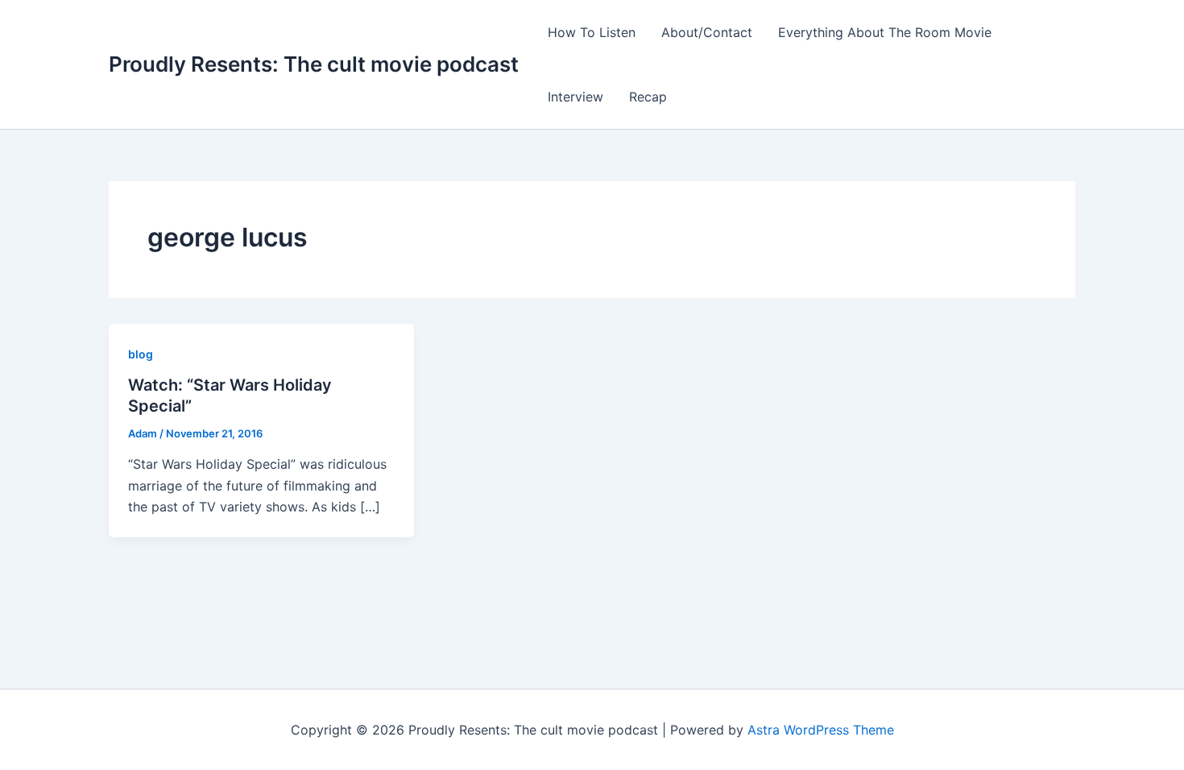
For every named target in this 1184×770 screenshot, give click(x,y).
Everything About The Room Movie (884, 32)
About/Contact (706, 32)
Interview (575, 97)
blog (140, 354)
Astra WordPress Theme (820, 730)
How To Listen (591, 32)
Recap (648, 97)
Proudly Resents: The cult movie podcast (314, 64)
